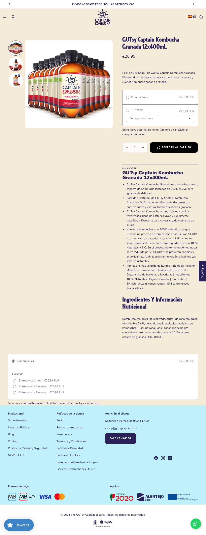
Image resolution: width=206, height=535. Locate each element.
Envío (60, 421)
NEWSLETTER (17, 455)
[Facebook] (155, 458)
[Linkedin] (170, 458)
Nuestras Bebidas (19, 427)
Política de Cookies (68, 455)
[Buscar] (13, 16)
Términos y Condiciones (71, 441)
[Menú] (4, 16)
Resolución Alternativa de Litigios (77, 462)
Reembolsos (64, 434)
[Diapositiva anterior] (29, 84)
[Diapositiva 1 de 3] (16, 48)
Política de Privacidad (70, 448)
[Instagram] (163, 458)
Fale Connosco (120, 438)
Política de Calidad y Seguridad (27, 448)
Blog (11, 434)
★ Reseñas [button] (202, 271)
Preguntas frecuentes (70, 427)
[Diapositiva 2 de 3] (16, 64)
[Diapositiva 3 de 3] (16, 80)
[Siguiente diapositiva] (108, 84)
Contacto (13, 441)
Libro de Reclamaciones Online (76, 469)
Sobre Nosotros (18, 421)
